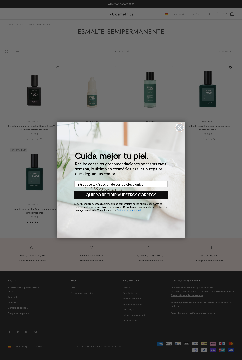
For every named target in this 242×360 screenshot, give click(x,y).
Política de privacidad (128, 210)
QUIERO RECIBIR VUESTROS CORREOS (121, 194)
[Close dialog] (180, 127)
